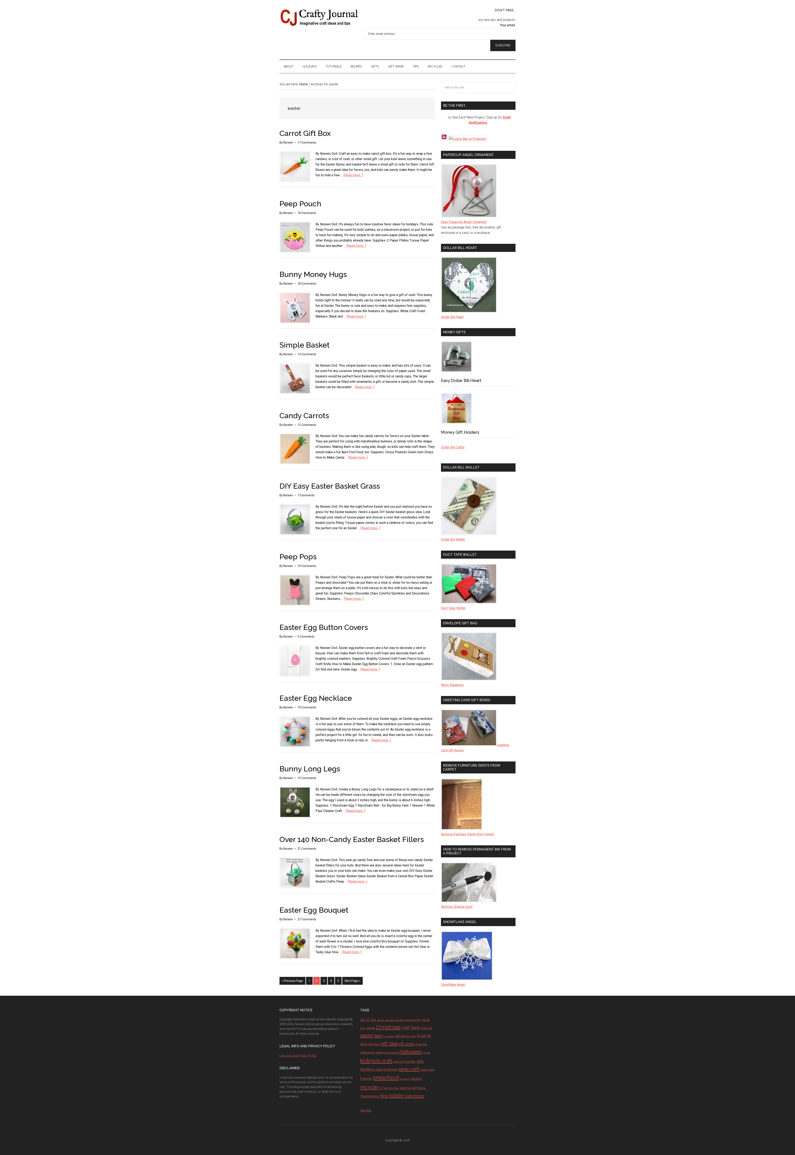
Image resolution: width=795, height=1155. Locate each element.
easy (378, 1035)
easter (366, 1035)
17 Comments (307, 142)
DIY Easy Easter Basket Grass (329, 486)
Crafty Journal (318, 17)
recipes (416, 1078)
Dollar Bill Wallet (453, 539)
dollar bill (426, 1028)
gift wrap (406, 1043)
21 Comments (307, 848)
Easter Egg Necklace (315, 698)
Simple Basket (304, 345)
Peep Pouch (300, 203)
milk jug (398, 1062)
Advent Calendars (386, 1020)
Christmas (388, 1027)
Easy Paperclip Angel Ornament (464, 222)
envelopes (389, 1036)
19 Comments (307, 707)
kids (365, 1060)
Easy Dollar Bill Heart (461, 380)
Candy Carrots (304, 415)
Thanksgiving (370, 1096)
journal (426, 1052)
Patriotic (366, 1079)
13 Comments (307, 354)
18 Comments (307, 213)
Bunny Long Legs (309, 768)
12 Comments (307, 424)
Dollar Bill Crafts (453, 447)
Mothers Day (371, 1069)
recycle (369, 1087)
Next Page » (352, 980)
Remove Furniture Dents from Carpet (467, 834)
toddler (396, 1096)
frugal (421, 1036)
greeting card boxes (387, 1052)
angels (399, 1020)
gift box (374, 1044)
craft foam (410, 1027)
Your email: (508, 25)
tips (384, 1096)
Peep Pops (298, 556)
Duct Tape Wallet (453, 608)
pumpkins (404, 1079)
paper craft (408, 1069)
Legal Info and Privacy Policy (298, 1055)
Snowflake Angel (453, 985)
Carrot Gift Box (305, 133)
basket (408, 1020)
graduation (367, 1052)
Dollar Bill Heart (452, 317)
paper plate (427, 1070)
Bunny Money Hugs (313, 274)
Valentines (414, 1095)
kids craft (381, 1061)
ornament (390, 1070)
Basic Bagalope (452, 685)
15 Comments (307, 778)
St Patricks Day (388, 1088)
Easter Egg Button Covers (323, 627)
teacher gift (408, 1088)
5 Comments (306, 636)
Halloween (410, 1052)
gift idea (389, 1043)
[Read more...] (353, 175)
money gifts (414, 1061)
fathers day (408, 1036)
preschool (386, 1077)
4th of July (368, 1020)
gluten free (421, 1044)
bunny (417, 1020)
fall (397, 1036)
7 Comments (306, 495)
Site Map (365, 1110)
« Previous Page (292, 980)
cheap (370, 1028)
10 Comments (307, 566)
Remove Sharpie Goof (457, 907)
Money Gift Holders (460, 432)
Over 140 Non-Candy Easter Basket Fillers (351, 839)
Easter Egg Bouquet (313, 910)
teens (422, 1088)
